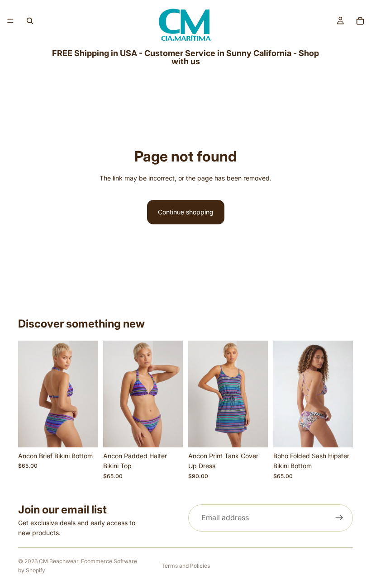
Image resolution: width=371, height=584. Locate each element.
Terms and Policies (186, 565)
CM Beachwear (58, 561)
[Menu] (10, 20)
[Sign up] (339, 517)
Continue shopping (186, 212)
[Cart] (360, 21)
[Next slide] (88, 394)
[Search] (30, 21)
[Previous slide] (28, 394)
